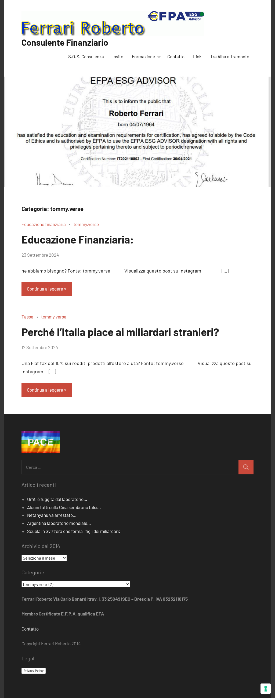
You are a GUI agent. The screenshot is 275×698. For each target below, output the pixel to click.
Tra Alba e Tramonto (229, 56)
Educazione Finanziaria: (77, 239)
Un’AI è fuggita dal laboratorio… (57, 499)
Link (197, 56)
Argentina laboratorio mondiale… (59, 523)
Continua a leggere (45, 288)
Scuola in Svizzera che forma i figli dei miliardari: (73, 531)
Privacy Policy (34, 670)
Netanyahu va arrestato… (52, 515)
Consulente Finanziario (64, 42)
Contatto (175, 56)
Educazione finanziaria (43, 224)
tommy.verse (86, 224)
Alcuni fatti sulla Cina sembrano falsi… (64, 507)
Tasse (27, 316)
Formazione (143, 56)
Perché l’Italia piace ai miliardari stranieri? (120, 331)
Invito (118, 56)
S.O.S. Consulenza (86, 56)
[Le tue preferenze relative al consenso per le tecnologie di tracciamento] (265, 688)
